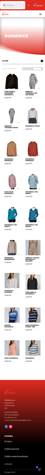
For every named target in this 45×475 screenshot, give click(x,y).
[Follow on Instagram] (10, 426)
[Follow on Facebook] (6, 426)
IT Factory (19, 472)
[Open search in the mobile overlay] (12, 5)
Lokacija (8, 464)
